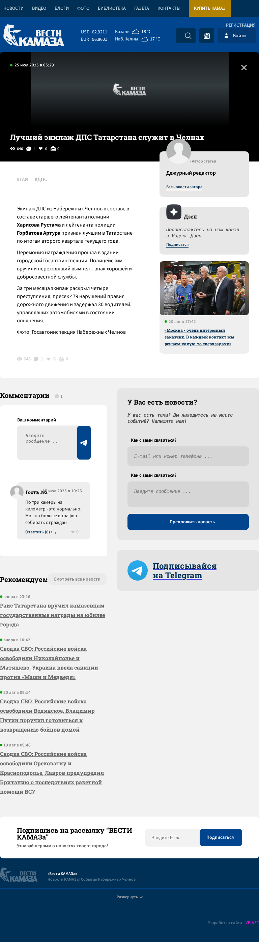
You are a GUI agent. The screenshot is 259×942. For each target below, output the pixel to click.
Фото (83, 8)
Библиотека (112, 8)
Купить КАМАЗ (210, 8)
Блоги (62, 8)
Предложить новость (192, 522)
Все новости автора (184, 187)
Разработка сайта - (233, 923)
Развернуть (127, 897)
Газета (141, 8)
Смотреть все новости (77, 579)
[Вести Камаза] (33, 36)
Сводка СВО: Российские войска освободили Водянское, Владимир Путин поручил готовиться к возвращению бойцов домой (47, 715)
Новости (13, 8)
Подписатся (177, 244)
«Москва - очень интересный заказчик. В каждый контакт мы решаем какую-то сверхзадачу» (199, 336)
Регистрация (241, 25)
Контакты (168, 8)
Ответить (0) (37, 532)
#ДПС (41, 179)
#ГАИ (22, 179)
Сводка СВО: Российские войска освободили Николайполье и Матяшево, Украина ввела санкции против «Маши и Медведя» (49, 662)
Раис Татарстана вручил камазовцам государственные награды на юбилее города (52, 615)
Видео (39, 8)
